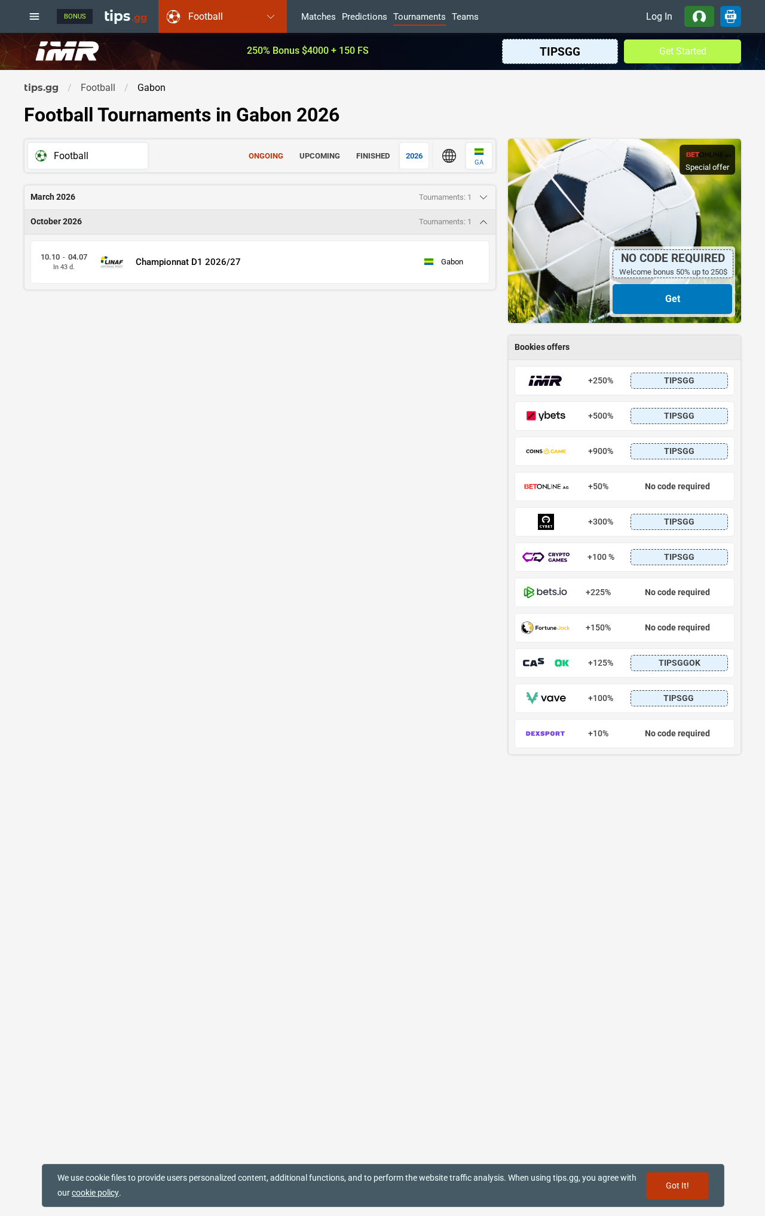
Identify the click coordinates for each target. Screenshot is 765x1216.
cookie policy (95, 1192)
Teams (465, 17)
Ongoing (266, 155)
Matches (318, 17)
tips (125, 16)
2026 (414, 155)
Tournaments (419, 17)
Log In (659, 16)
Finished (373, 155)
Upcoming (319, 155)
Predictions (364, 17)
